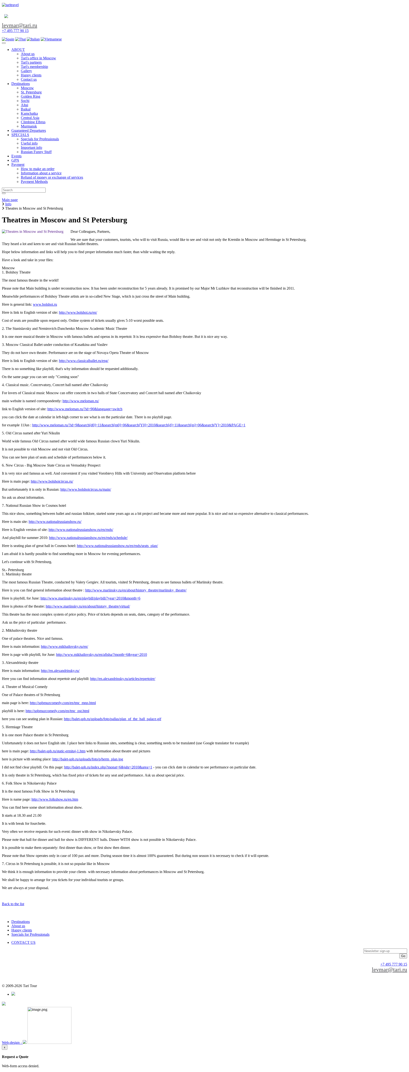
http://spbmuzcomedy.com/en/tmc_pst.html (57, 711)
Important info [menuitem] (31, 148)
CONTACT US (23, 942)
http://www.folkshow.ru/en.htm (54, 799)
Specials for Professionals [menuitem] (40, 139)
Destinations (20, 922)
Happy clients (21, 930)
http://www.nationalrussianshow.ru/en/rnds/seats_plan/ (117, 546)
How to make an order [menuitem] (37, 169)
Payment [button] (17, 165)
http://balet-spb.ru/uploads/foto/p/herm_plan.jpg (87, 759)
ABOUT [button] (18, 50)
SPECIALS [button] (20, 135)
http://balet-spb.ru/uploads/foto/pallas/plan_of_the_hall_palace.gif (112, 719)
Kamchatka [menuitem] (29, 113)
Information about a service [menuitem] (41, 173)
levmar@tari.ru (19, 25)
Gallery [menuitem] (26, 71)
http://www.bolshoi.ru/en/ (78, 312)
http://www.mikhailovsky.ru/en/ (64, 646)
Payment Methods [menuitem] (34, 182)
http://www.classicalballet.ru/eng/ (83, 361)
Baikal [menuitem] (26, 109)
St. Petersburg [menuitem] (31, 92)
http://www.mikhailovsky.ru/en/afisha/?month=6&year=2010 (101, 655)
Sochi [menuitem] (25, 101)
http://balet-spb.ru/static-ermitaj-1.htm (57, 751)
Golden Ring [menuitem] (30, 96)
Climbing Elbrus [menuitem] (33, 122)
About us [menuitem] (28, 54)
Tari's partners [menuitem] (31, 62)
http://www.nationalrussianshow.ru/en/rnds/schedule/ (88, 538)
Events (16, 156)
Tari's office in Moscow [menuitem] (38, 58)
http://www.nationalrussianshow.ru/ (55, 522)
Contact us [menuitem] (29, 79)
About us (18, 926)
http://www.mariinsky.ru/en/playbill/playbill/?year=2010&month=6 (90, 598)
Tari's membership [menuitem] (34, 67)
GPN (15, 160)
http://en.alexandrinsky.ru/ (60, 671)
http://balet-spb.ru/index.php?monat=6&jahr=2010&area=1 (108, 767)
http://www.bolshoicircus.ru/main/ (85, 489)
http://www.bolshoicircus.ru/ (52, 481)
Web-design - (12, 1043)
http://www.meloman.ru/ (80, 401)
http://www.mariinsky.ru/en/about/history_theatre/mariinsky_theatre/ (136, 590)
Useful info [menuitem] (29, 143)
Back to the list (13, 904)
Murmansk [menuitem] (29, 126)
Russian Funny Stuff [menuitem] (36, 152)
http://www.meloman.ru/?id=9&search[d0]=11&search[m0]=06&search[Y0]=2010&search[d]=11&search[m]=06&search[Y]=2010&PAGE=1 (138, 425)
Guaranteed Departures (28, 130)
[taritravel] (10, 5)
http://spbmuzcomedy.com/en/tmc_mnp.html (63, 703)
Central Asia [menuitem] (30, 118)
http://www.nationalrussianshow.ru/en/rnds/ (81, 530)
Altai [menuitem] (24, 105)
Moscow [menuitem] (27, 88)
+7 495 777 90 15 (15, 31)
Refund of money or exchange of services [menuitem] (52, 177)
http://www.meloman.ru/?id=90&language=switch (84, 409)
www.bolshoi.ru (45, 304)
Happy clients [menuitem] (31, 75)
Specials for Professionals (30, 934)
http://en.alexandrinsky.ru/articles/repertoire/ (122, 679)
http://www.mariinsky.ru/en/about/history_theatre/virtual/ (88, 606)
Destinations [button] (20, 84)
